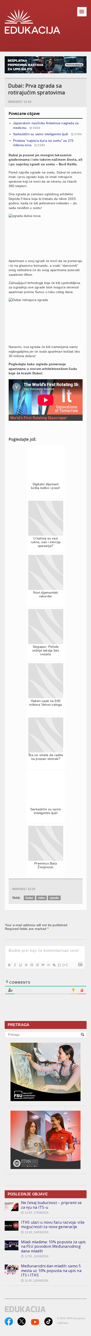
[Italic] (15, 965)
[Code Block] (48, 965)
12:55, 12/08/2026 (35, 1256)
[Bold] (9, 965)
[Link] (54, 965)
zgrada (54, 898)
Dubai (29, 898)
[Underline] (20, 965)
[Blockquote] (43, 965)
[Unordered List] (37, 965)
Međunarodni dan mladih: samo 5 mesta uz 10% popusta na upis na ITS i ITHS (51, 1270)
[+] (65, 965)
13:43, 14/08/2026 (35, 1232)
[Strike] (26, 965)
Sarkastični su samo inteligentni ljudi (40, 134)
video (41, 898)
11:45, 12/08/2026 (34, 1280)
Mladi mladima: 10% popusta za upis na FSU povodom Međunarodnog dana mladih (53, 1246)
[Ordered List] (31, 965)
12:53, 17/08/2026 (35, 1212)
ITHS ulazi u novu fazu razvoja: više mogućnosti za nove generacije (53, 1225)
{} (59, 965)
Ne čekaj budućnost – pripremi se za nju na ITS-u (51, 1205)
